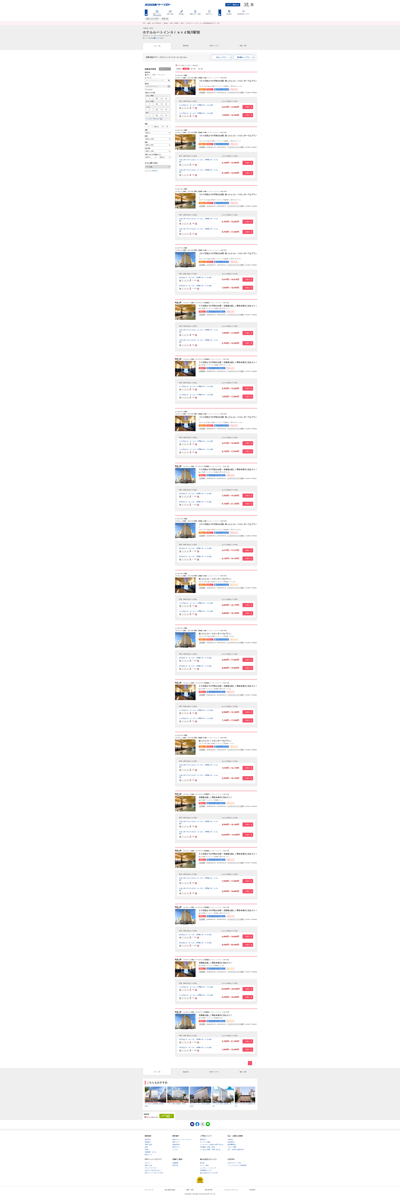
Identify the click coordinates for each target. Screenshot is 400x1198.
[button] (232, 4)
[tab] (157, 45)
